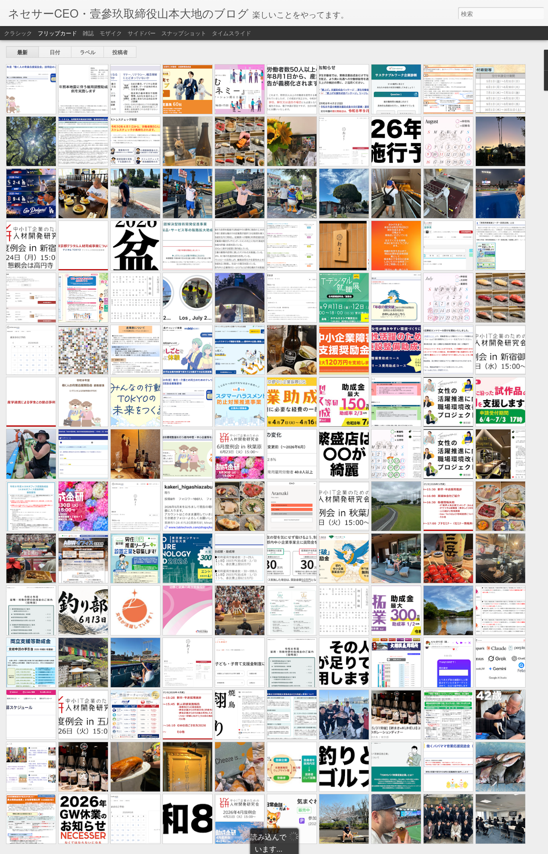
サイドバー (142, 33)
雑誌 (88, 33)
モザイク (110, 33)
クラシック (18, 33)
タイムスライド (231, 33)
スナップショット (183, 33)
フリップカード (57, 33)
